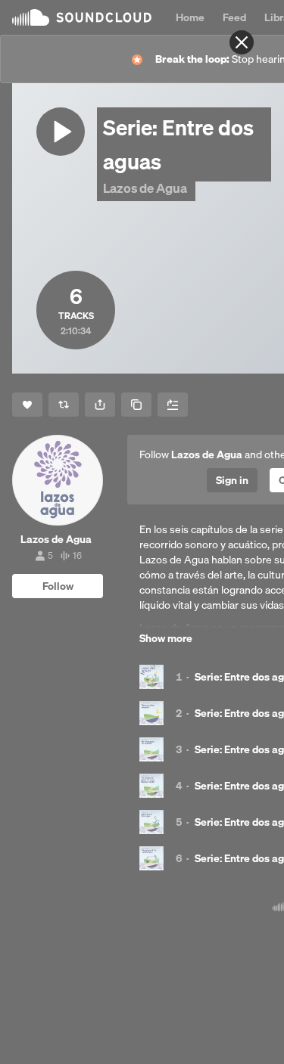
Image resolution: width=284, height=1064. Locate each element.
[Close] (241, 42)
